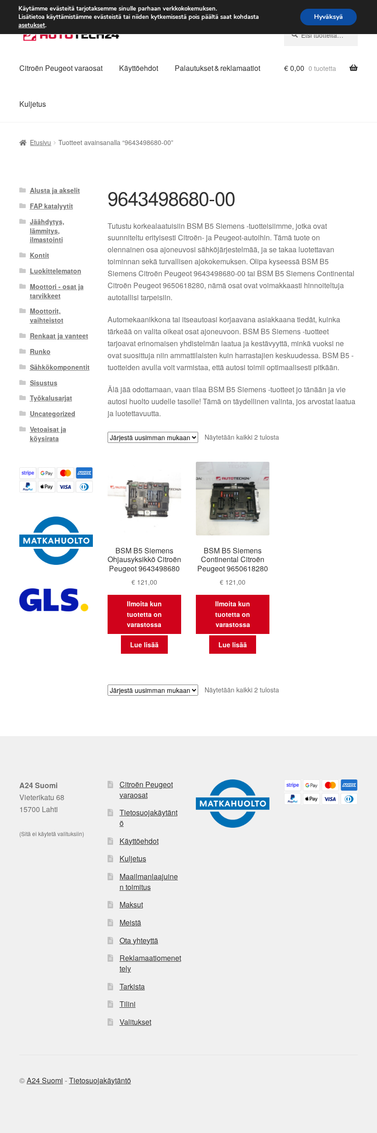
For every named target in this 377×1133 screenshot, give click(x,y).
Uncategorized (52, 413)
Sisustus (43, 382)
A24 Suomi (45, 1080)
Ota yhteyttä (139, 940)
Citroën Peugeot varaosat (61, 68)
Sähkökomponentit (60, 367)
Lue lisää (144, 644)
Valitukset (135, 1022)
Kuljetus (32, 104)
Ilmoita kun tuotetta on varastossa (144, 614)
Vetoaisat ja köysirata (48, 433)
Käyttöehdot (138, 68)
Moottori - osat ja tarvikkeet (57, 291)
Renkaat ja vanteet (59, 335)
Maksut (131, 904)
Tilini (128, 1004)
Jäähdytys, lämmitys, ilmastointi (47, 230)
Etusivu (40, 142)
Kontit (39, 255)
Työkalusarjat (51, 397)
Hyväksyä (328, 16)
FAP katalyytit (51, 205)
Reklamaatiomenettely (150, 963)
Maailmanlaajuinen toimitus (149, 881)
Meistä (130, 922)
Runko (40, 351)
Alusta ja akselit (55, 190)
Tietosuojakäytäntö (148, 817)
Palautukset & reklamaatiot (217, 68)
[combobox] (321, 35)
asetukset (31, 25)
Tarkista (132, 986)
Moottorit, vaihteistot (46, 315)
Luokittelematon (55, 270)
